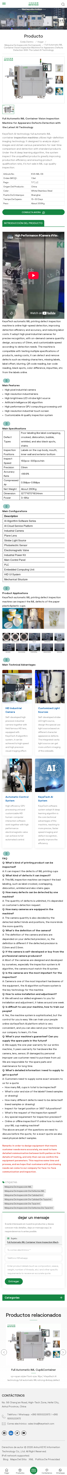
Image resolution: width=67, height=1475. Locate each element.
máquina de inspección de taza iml (22, 1203)
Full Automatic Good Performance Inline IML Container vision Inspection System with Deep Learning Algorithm (33, 1370)
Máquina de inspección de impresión (23, 45)
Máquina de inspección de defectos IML (24, 1191)
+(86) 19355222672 (40, 1414)
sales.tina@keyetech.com (41, 1423)
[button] (4, 1352)
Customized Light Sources (49, 710)
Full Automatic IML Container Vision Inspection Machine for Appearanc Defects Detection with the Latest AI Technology (33, 1242)
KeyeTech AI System (45, 799)
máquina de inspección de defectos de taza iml (29, 1208)
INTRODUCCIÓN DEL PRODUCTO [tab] (23, 223)
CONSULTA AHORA (31, 212)
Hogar (41, 42)
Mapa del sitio (18, 1459)
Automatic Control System (17, 799)
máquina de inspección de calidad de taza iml (28, 1199)
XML (31, 1459)
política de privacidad (47, 1459)
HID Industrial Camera (13, 710)
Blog (5, 1459)
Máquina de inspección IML (18, 1187)
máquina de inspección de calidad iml (24, 1195)
